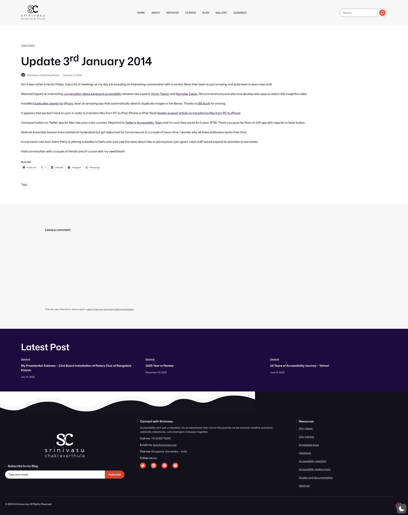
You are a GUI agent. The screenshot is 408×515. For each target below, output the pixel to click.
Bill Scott (204, 103)
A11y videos (306, 428)
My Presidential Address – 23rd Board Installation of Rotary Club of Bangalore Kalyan (76, 368)
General (25, 359)
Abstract (304, 486)
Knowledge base (309, 445)
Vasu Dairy (28, 45)
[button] (401, 508)
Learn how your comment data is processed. (110, 309)
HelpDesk (305, 453)
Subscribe (115, 474)
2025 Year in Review (159, 366)
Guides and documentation (316, 477)
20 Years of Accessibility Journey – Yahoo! (299, 366)
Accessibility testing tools (315, 469)
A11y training (306, 437)
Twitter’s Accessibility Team (143, 122)
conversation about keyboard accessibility (92, 94)
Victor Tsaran (160, 94)
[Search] (382, 12)
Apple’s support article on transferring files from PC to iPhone (198, 113)
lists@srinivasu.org (164, 445)
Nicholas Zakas (186, 94)
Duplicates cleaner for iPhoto (53, 103)
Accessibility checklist (312, 461)
